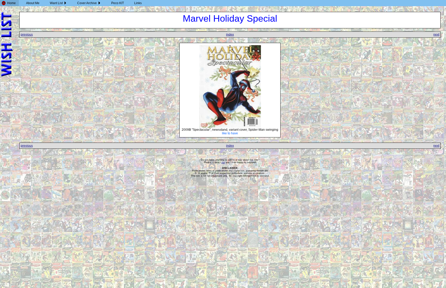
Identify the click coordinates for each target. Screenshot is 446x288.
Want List (56, 3)
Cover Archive (87, 3)
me (223, 162)
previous (27, 34)
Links (138, 3)
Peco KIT (117, 3)
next (436, 34)
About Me (32, 3)
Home (11, 3)
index (230, 34)
